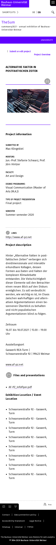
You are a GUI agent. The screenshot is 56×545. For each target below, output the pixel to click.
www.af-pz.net (14, 364)
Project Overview (42, 54)
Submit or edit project (20, 51)
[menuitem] (34, 12)
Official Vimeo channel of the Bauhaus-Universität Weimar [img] (16, 506)
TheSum (8, 22)
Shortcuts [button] (9, 12)
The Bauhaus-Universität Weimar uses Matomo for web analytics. (28, 537)
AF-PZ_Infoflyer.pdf (20, 387)
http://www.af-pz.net (19, 237)
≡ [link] (53, 2)
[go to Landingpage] (14, 3)
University (47, 40)
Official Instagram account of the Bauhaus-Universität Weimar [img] (3, 506)
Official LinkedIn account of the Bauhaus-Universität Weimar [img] (9, 506)
